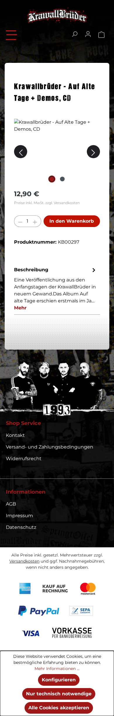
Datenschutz (21, 527)
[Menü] (12, 34)
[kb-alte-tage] (57, 151)
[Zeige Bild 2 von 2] (62, 179)
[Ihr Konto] (88, 34)
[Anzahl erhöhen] (35, 221)
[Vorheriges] (20, 151)
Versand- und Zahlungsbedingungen (49, 447)
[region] (57, 151)
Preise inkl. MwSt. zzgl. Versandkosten (47, 203)
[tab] (55, 288)
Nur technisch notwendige (58, 693)
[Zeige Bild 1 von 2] (51, 179)
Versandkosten (24, 561)
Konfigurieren (59, 680)
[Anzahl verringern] (20, 221)
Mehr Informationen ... (57, 668)
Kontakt (15, 435)
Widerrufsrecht (24, 458)
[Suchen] (74, 34)
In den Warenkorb (71, 221)
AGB (11, 504)
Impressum (19, 515)
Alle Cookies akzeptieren (58, 707)
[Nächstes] (93, 151)
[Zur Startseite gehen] (57, 15)
